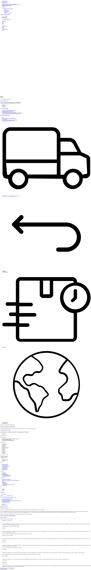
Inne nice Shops (4, 504)
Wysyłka (4, 6)
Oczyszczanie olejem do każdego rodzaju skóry (9, 110)
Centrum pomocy (4, 104)
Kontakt (3, 105)
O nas (3, 488)
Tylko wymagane (5, 515)
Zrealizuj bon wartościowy (6, 476)
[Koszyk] (46, 24)
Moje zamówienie (5, 464)
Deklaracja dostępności (5, 501)
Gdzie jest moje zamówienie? (8, 8)
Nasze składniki (4, 483)
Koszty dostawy (6, 10)
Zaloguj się (4, 472)
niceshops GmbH (7, 497)
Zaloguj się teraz (4, 17)
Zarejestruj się (4, 473)
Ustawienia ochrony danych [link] (6, 502)
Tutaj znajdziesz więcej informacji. (5, 430)
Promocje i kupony (5, 469)
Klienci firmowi (4, 468)
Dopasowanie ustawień (12, 515)
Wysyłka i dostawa (5, 465)
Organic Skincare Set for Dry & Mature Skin (9, 118)
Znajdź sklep (4, 482)
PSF (3, 117)
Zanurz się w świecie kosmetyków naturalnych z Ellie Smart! (11, 113)
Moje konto (4, 106)
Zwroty (5, 9)
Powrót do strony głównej (4, 100)
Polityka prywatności (3, 517)
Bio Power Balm (4, 119)
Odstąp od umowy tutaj (3, 506)
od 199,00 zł (10, 4)
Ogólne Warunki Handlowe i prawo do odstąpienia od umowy (11, 500)
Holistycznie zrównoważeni (6, 479)
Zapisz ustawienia (3, 568)
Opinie (3, 490)
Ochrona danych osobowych (6, 499)
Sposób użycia (4, 485)
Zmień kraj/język (10, 495)
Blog (3, 481)
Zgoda (1, 515)
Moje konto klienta (5, 467)
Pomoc (3, 7)
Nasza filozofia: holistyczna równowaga (8, 484)
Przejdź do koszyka (5, 2)
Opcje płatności (6, 11)
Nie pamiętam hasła (5, 474)
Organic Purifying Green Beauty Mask (8, 120)
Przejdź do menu (4, 1)
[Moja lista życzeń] (3, 22)
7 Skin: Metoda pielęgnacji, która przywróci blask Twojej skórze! (12, 112)
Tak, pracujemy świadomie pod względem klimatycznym (10, 480)
